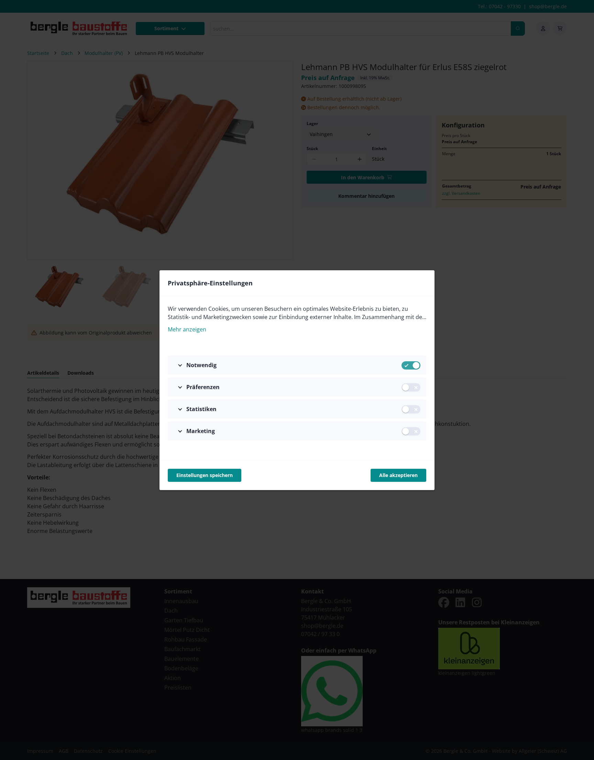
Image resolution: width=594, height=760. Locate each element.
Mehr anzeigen (187, 329)
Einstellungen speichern (204, 475)
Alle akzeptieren (398, 475)
